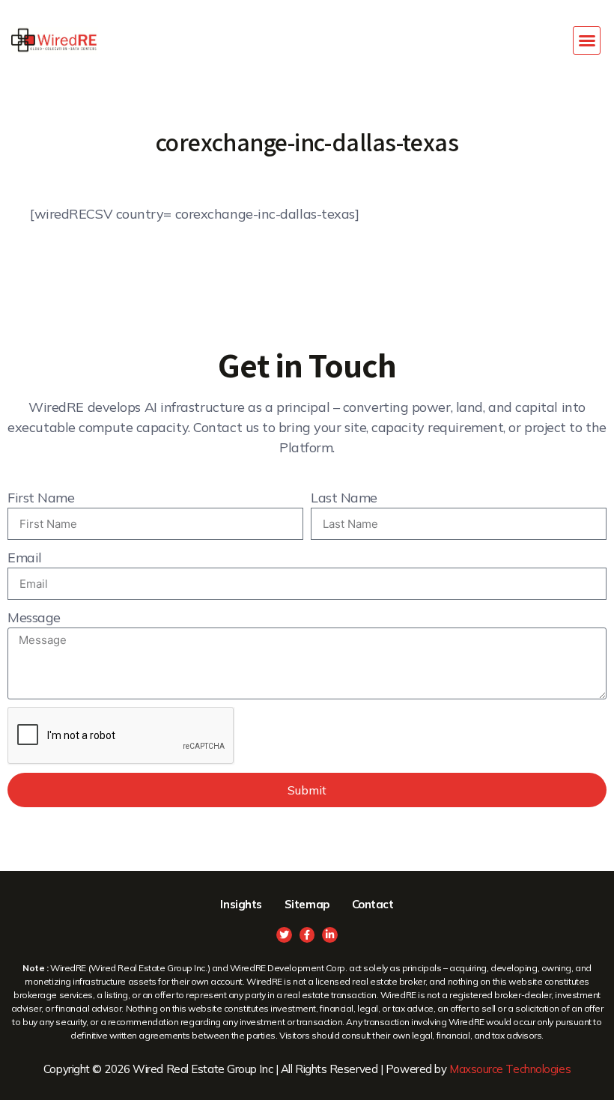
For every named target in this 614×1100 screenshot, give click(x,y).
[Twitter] (284, 935)
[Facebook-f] (307, 935)
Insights (240, 904)
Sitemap (307, 904)
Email (24, 557)
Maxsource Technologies (510, 1069)
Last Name (344, 497)
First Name (41, 497)
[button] (587, 40)
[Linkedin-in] (330, 935)
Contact (373, 904)
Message (34, 617)
